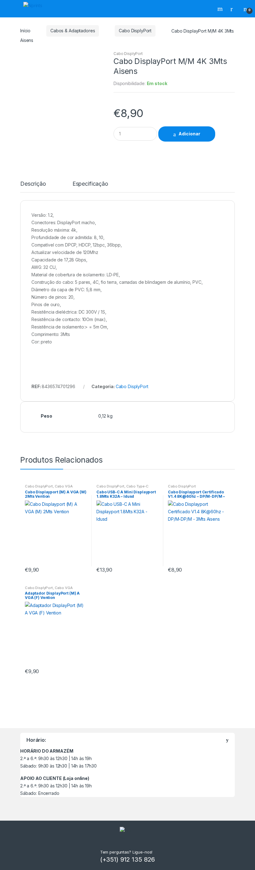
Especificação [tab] (90, 184)
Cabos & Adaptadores (72, 30)
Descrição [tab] (33, 184)
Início (25, 30)
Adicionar (189, 133)
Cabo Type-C (137, 486)
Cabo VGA (64, 486)
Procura (220, 8)
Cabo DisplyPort (135, 30)
